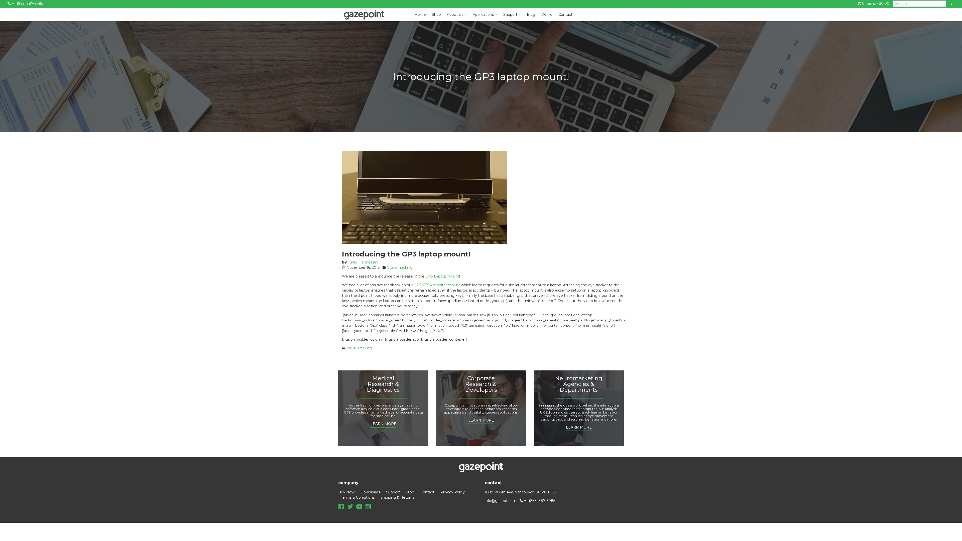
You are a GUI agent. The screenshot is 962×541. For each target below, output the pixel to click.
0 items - (875, 3)
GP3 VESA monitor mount (437, 285)
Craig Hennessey (363, 262)
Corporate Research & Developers (481, 384)
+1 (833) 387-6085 (27, 3)
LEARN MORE (383, 424)
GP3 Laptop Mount (442, 276)
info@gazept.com (500, 500)
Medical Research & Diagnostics (383, 384)
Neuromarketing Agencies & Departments (578, 384)
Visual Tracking (400, 267)
